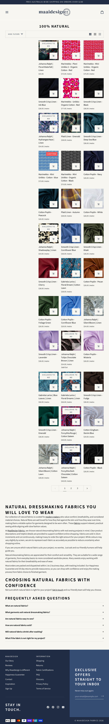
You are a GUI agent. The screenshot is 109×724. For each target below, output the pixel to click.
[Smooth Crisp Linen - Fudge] (94, 382)
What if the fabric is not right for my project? (25, 638)
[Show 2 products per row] (90, 34)
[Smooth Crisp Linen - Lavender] (49, 341)
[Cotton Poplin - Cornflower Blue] (71, 306)
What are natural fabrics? (16, 605)
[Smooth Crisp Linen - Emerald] (49, 416)
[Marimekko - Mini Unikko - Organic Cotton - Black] (71, 161)
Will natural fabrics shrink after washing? (23, 631)
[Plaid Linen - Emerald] (71, 123)
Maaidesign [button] (11, 656)
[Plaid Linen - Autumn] (71, 199)
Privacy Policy (42, 684)
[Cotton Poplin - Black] (94, 454)
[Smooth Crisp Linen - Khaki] (94, 233)
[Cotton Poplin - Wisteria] (94, 341)
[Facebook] (48, 707)
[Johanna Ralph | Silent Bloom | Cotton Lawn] (49, 454)
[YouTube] (63, 707)
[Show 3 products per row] (95, 34)
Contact (8, 679)
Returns (39, 665)
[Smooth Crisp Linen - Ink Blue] (49, 88)
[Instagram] (58, 707)
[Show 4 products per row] (100, 34)
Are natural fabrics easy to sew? (19, 618)
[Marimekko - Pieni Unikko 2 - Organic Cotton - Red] (71, 50)
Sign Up (8, 688)
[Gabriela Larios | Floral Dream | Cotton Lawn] (71, 268)
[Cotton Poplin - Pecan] (94, 268)
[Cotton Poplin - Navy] (94, 161)
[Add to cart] (53, 56)
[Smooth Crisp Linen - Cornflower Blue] (71, 233)
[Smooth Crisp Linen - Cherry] (49, 268)
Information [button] (43, 656)
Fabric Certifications (45, 670)
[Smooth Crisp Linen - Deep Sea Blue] (94, 123)
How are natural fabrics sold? (18, 625)
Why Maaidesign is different (17, 670)
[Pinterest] (53, 707)
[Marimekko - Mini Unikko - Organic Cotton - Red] (94, 50)
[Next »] (87, 488)
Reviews (8, 665)
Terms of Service (43, 688)
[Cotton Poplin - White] (94, 199)
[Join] (101, 696)
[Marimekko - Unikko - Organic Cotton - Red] (71, 88)
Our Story (9, 660)
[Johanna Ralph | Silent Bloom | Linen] (94, 306)
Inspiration (10, 684)
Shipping (40, 660)
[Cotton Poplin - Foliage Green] (49, 306)
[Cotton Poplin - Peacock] (49, 199)
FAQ (38, 674)
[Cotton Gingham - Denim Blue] (94, 416)
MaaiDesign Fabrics (88, 720)
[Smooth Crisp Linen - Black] (94, 88)
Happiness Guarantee (14, 674)
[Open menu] (9, 12)
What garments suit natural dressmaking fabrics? (27, 612)
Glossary (40, 679)
